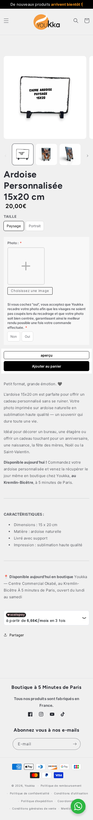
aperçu (47, 355)
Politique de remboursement (61, 785)
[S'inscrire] (74, 744)
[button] (6, 20)
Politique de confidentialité (29, 793)
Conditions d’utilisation (71, 793)
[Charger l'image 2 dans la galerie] (46, 154)
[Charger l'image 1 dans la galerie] (22, 154)
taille (10, 216)
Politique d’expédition (37, 801)
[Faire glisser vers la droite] (87, 155)
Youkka (30, 785)
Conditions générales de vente (34, 808)
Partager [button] (16, 635)
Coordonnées (67, 801)
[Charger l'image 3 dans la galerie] (70, 154)
